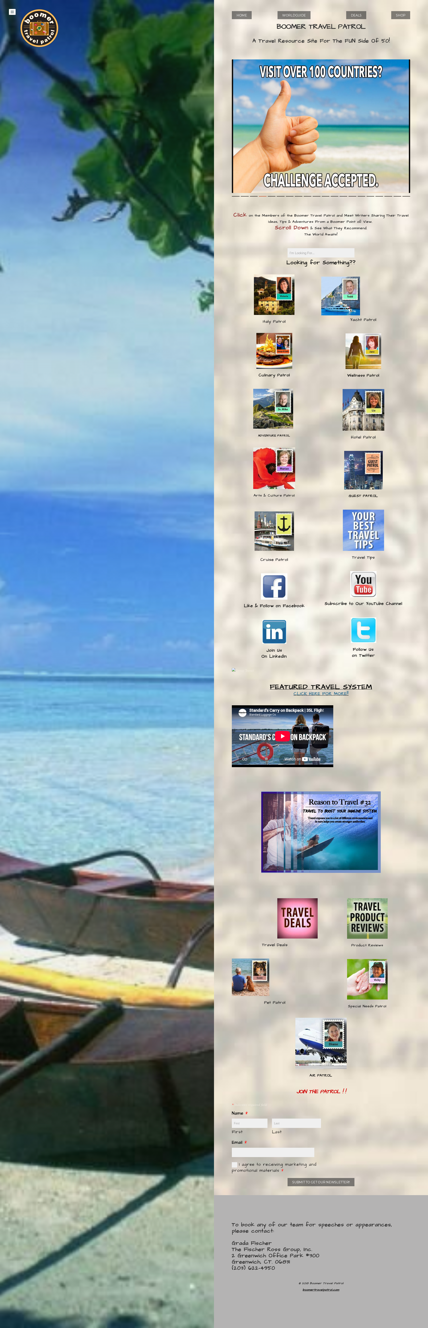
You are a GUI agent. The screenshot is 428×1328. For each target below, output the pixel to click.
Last (277, 1132)
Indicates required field (249, 1104)
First (237, 1132)
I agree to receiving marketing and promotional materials (274, 1168)
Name (240, 1113)
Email (239, 1142)
